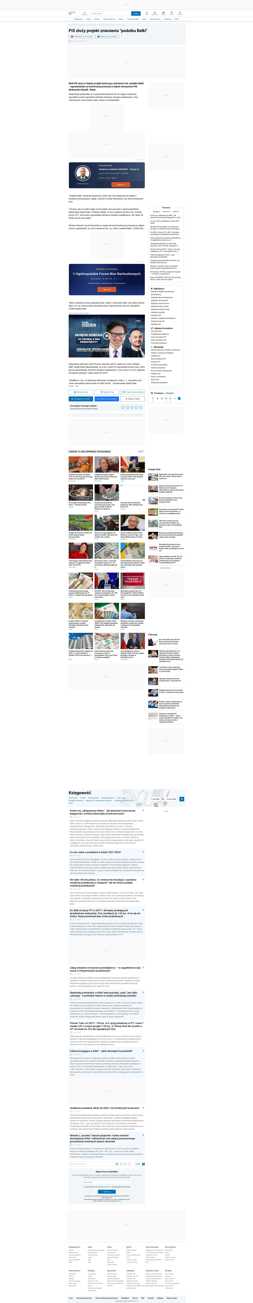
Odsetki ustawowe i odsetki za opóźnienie (165, 350)
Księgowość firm (74, 1247)
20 (166, 398)
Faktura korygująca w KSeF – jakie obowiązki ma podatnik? (162, 256)
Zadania (71, 1278)
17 (153, 398)
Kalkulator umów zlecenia (160, 303)
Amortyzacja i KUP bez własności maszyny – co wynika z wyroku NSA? (165, 273)
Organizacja (72, 1274)
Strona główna (73, 25)
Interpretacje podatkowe (159, 382)
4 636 (138, 1164)
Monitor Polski (111, 1276)
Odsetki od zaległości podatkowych (163, 318)
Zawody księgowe (74, 1259)
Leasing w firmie (131, 1259)
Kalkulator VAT (156, 315)
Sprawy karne (111, 1252)
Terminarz (158, 393)
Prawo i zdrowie (112, 1264)
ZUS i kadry (121, 798)
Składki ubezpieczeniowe (153, 1278)
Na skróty (168, 1271)
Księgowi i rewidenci (76, 800)
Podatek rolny (156, 373)
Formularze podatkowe (159, 343)
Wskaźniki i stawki (152, 1271)
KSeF (177, 19)
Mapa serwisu (172, 1298)
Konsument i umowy (113, 1255)
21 (170, 398)
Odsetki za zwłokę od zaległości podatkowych (162, 354)
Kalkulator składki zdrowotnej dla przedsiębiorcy (162, 293)
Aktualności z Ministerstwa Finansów (99, 800)
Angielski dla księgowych (123, 800)
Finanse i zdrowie (131, 1262)
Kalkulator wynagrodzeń (159, 300)
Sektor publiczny (109, 19)
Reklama (160, 1298)
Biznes (97, 19)
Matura (90, 1285)
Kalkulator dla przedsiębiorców (162, 297)
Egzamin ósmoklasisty (95, 1288)
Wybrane (176, 211)
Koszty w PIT (155, 362)
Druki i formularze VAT (159, 340)
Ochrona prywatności (84, 1298)
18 (157, 398)
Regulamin (125, 1298)
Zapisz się (120, 184)
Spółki (128, 1252)
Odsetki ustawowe (151, 1283)
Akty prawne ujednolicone (115, 1283)
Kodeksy (110, 1285)
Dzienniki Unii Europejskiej (115, 1281)
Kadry (89, 19)
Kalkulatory (159, 288)
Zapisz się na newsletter (135, 392)
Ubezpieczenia (92, 1255)
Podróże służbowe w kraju (154, 1274)
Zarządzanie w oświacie (95, 1283)
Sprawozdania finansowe (153, 1259)
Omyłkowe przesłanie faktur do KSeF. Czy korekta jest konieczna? (165, 261)
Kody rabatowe (169, 1278)
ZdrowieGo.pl (169, 1274)
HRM (89, 1262)
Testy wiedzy (92, 1290)
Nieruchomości (155, 19)
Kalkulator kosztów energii (160, 309)
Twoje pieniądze (133, 19)
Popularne (156, 211)
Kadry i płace (73, 1283)
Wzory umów (169, 1281)
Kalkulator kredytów (158, 312)
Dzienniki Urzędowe (113, 1278)
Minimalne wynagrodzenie (154, 1276)
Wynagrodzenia (93, 1252)
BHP (89, 1259)
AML (147, 1262)
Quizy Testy (155, 379)
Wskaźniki (158, 347)
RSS (142, 1298)
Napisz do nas (109, 392)
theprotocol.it (169, 1285)
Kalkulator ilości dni (158, 321)
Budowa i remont (170, 1257)
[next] (143, 1164)
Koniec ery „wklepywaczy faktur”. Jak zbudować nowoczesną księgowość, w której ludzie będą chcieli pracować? (166, 217)
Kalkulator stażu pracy (133, 1283)
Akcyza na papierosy (158, 376)
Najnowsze (166, 211)
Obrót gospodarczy (108, 798)
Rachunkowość (156, 331)
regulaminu (107, 1187)
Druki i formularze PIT (158, 337)
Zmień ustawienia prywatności (106, 1298)
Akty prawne (111, 1271)
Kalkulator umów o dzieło (160, 306)
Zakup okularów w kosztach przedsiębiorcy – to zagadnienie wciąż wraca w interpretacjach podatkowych (166, 239)
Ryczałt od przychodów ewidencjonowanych (159, 366)
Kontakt (151, 1298)
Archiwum (168, 1276)
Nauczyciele (91, 1278)
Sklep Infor (110, 1262)
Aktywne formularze (163, 328)
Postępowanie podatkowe (160, 334)
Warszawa (119, 279)
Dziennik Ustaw (112, 1274)
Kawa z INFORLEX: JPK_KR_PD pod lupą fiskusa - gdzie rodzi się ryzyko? (165, 278)
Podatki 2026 (154, 469)
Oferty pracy (169, 1288)
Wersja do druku (82, 392)
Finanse (167, 1255)
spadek (133, 370)
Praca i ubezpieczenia (133, 1255)
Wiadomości (92, 25)
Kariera (135, 1298)
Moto (144, 19)
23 (179, 398)
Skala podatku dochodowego (155, 1285)
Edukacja (167, 19)
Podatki (82, 798)
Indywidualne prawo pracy (96, 1250)
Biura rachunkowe (152, 1247)
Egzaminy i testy (93, 1281)
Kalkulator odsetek (132, 1281)
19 (162, 398)
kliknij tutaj (117, 1201)
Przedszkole (92, 1274)
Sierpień (170, 393)
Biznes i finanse (131, 1250)
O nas (71, 1298)
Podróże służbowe (151, 1281)
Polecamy (152, 634)
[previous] (117, 1164)
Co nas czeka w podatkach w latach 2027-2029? (165, 222)
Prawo (121, 19)
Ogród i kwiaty (169, 1259)
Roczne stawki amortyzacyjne (161, 371)
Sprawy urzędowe (112, 1257)
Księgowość (78, 19)
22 (175, 398)
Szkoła (90, 1276)
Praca (109, 1259)
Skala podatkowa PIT (158, 359)
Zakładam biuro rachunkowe (155, 1250)
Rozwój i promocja (74, 1281)
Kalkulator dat (156, 324)
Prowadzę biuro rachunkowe (155, 1252)
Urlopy (90, 1257)
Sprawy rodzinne (112, 1250)
